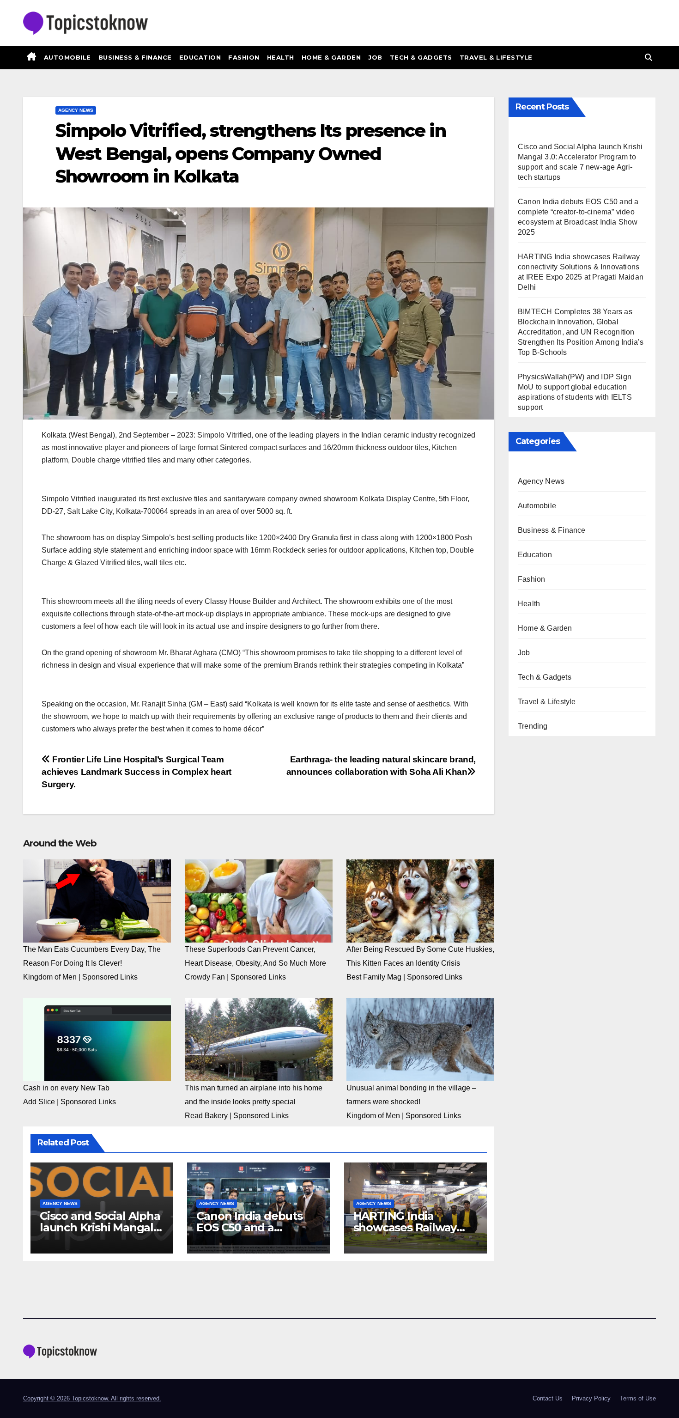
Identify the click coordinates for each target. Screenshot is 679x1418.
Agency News (75, 110)
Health (280, 57)
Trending (533, 726)
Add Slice (39, 1102)
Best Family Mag (373, 977)
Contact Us (548, 1398)
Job (375, 57)
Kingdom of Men (50, 977)
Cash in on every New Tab (66, 1088)
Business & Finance (135, 57)
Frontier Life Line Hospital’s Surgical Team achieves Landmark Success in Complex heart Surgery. (136, 772)
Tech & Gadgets (421, 57)
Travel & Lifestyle (496, 57)
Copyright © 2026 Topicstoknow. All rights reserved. (92, 1398)
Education (200, 57)
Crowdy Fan (205, 977)
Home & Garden (331, 57)
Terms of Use (638, 1398)
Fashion (244, 57)
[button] (648, 57)
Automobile (67, 57)
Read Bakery (206, 1116)
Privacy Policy (591, 1398)
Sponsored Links (110, 977)
